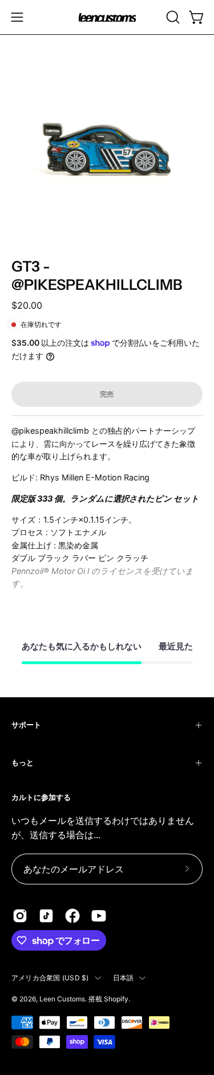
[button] (172, 17)
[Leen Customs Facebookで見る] (72, 915)
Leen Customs (62, 999)
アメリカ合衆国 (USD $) (50, 977)
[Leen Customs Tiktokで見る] (46, 915)
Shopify (116, 999)
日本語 (123, 977)
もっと (22, 762)
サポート (26, 725)
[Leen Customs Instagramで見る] (20, 915)
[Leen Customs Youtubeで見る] (98, 915)
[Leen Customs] (107, 17)
